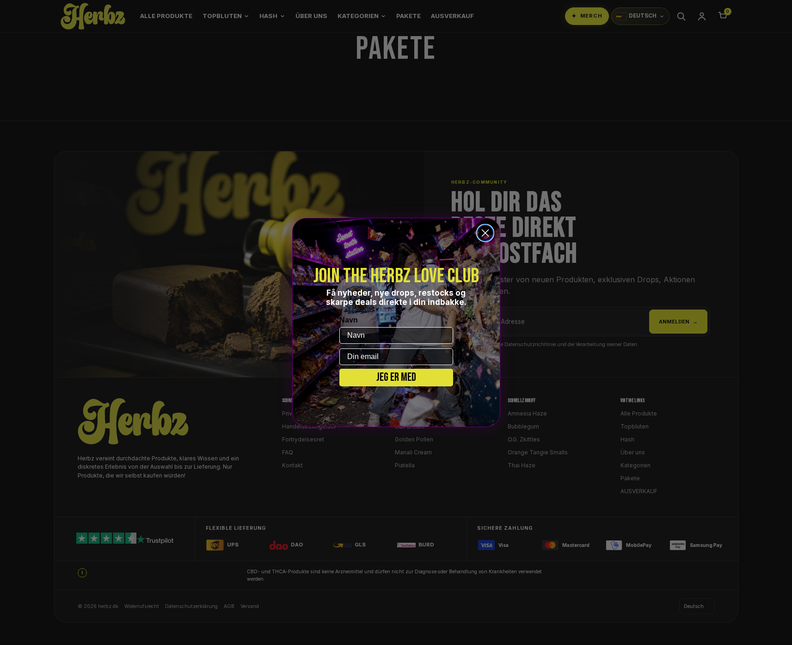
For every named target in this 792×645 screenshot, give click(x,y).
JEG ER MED (396, 377)
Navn (348, 320)
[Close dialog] (485, 233)
